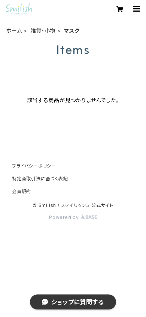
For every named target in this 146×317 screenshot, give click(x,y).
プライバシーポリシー (34, 166)
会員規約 (21, 191)
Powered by (64, 217)
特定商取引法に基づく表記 (40, 178)
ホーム (14, 30)
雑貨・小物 (42, 30)
